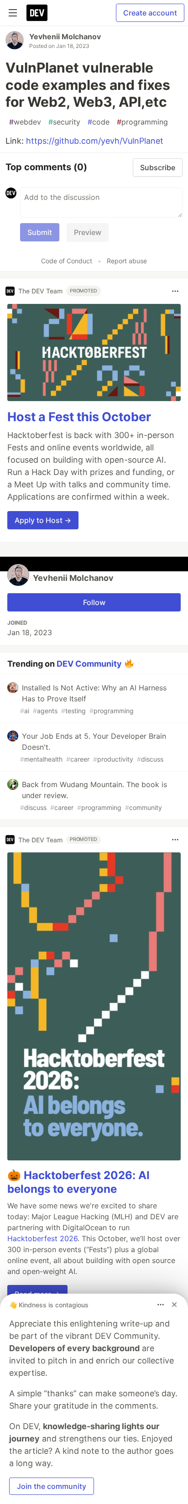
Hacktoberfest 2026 (42, 1238)
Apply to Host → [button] (43, 520)
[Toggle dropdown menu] (175, 291)
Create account (150, 12)
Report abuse (127, 261)
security (64, 121)
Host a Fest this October (79, 416)
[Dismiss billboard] (174, 1304)
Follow (94, 602)
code (99, 121)
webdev (25, 121)
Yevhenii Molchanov (65, 36)
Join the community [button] (51, 1486)
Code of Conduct (66, 261)
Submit (39, 232)
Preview (87, 232)
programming (142, 121)
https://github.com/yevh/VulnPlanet (94, 141)
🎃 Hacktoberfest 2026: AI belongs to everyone (78, 1182)
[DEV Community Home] (37, 13)
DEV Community (89, 663)
